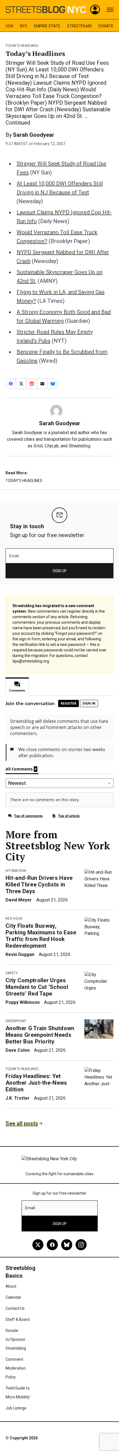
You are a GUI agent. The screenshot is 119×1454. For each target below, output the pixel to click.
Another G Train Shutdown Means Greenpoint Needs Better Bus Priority (40, 1035)
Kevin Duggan (20, 954)
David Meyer (19, 900)
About (11, 1286)
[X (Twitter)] (37, 1244)
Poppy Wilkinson (23, 1002)
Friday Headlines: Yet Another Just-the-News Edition (36, 1083)
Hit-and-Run (16, 870)
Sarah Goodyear (33, 135)
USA (9, 26)
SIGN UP (60, 571)
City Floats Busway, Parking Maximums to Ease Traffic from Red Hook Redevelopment (41, 935)
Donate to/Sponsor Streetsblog (16, 1339)
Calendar (13, 1297)
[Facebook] (52, 1244)
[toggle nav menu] (110, 10)
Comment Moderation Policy (16, 1368)
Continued (18, 122)
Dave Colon (18, 1050)
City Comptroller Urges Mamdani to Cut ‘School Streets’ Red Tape (37, 987)
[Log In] (95, 10)
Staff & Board (18, 1319)
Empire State (47, 26)
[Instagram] (81, 1244)
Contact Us (15, 1308)
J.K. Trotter (18, 1098)
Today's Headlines (22, 46)
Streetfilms (79, 26)
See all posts (22, 1123)
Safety (12, 973)
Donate (106, 26)
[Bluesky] (66, 1244)
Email (14, 556)
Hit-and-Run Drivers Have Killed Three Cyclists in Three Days (39, 884)
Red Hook (14, 918)
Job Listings (16, 1408)
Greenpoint (16, 1021)
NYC (23, 26)
